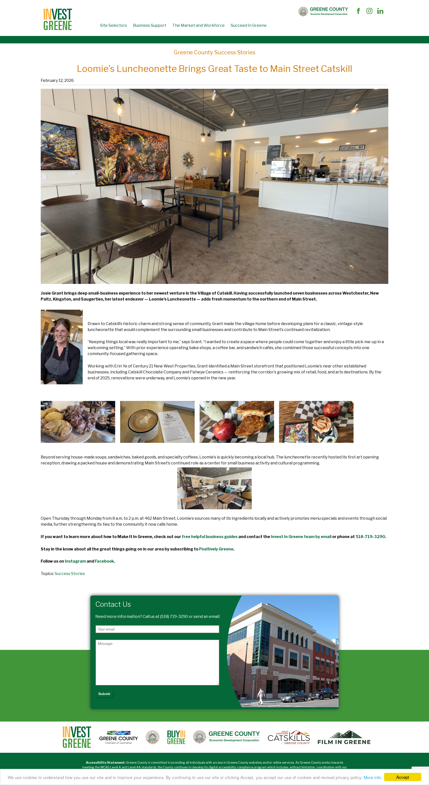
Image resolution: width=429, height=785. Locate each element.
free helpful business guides (210, 536)
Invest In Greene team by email (301, 536)
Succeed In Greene (249, 25)
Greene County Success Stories (214, 52)
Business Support (149, 25)
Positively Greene (216, 549)
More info (372, 777)
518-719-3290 (370, 536)
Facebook (104, 561)
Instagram (75, 561)
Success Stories (70, 573)
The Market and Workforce (198, 25)
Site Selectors (113, 25)
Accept (402, 777)
